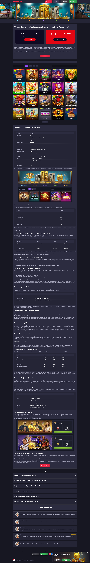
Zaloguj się (56, 1)
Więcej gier (45, 122)
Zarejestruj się (48, 1)
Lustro (30, 39)
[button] (1, 11)
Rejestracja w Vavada (45, 465)
